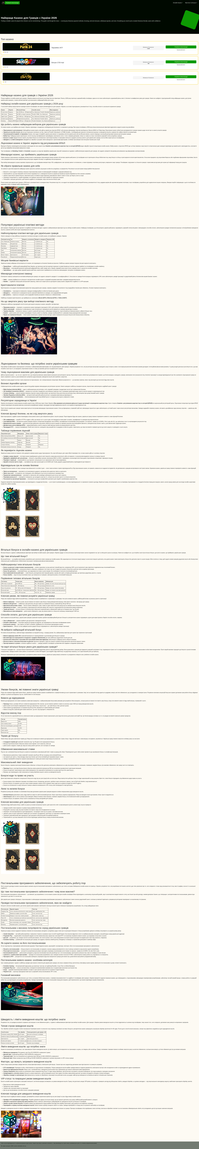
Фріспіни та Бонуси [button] (190, 2)
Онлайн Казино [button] (177, 2)
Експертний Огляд (181, 49)
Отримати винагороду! (12, 2)
